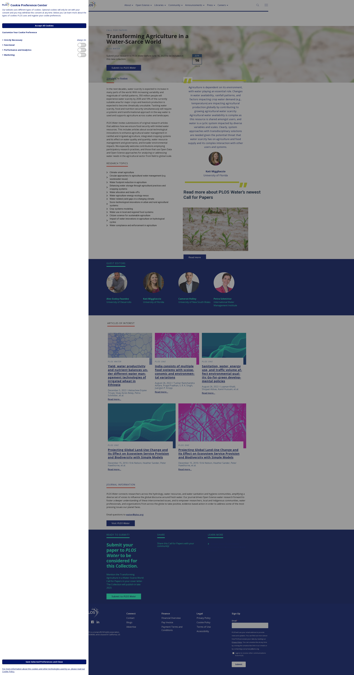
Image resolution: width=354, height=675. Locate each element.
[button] (12, 40)
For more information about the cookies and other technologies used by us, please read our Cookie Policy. (43, 670)
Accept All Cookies (44, 25)
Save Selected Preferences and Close (44, 662)
